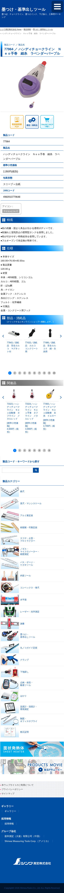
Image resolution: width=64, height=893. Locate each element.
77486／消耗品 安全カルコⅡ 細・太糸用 (49, 347)
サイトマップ (8, 793)
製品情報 (27, 29)
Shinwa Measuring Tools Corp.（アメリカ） (27, 841)
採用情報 (9, 823)
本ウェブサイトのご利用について (18, 785)
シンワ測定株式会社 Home (10, 29)
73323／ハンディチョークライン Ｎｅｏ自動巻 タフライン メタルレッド (13, 418)
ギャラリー (10, 811)
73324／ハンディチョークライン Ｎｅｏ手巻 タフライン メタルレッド (31, 418)
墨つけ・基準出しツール (43, 29)
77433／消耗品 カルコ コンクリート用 (31, 347)
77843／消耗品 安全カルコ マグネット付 (13, 347)
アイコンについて (11, 211)
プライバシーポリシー (12, 789)
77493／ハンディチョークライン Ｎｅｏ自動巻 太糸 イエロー (49, 416)
